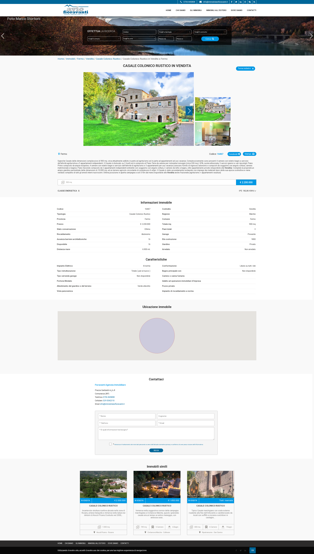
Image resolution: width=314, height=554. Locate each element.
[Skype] (250, 2)
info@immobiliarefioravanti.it (215, 2)
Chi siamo (180, 10)
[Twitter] (236, 2)
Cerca (208, 39)
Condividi (233, 154)
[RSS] (254, 2)
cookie (103, 550)
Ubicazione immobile (157, 307)
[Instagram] (245, 2)
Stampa (248, 154)
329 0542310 (108, 400)
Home (168, 10)
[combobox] (174, 32)
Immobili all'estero (216, 10)
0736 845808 (189, 2)
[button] (157, 334)
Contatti (251, 10)
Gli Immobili (196, 10)
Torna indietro (244, 68)
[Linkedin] (241, 2)
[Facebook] (231, 2)
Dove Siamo (236, 10)
